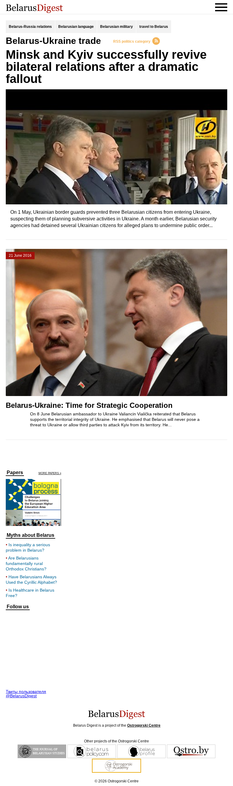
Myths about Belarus (30, 535)
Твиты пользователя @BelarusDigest (26, 693)
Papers (15, 472)
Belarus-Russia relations (30, 27)
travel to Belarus (153, 27)
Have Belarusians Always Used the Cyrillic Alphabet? (31, 579)
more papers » (50, 473)
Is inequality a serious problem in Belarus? (28, 547)
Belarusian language (76, 27)
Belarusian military (116, 27)
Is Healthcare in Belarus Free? (30, 593)
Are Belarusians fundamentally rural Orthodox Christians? (26, 563)
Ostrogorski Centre (143, 725)
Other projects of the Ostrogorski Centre (116, 741)
